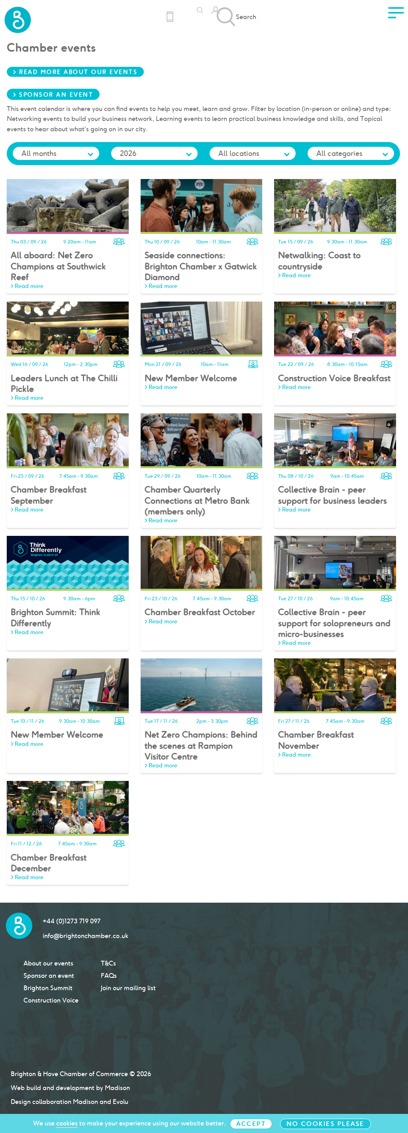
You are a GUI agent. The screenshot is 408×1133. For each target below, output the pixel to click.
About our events (48, 963)
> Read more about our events (75, 72)
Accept (251, 1123)
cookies (67, 1123)
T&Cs (108, 963)
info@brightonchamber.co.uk (85, 936)
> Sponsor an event (53, 94)
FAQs (109, 975)
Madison (117, 1088)
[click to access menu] (396, 15)
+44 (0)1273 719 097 (71, 921)
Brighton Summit (48, 988)
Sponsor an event (49, 975)
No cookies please (325, 1123)
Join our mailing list (128, 988)
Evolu (120, 1102)
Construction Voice (51, 1000)
